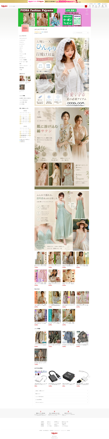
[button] (105, 4)
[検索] (86, 6)
